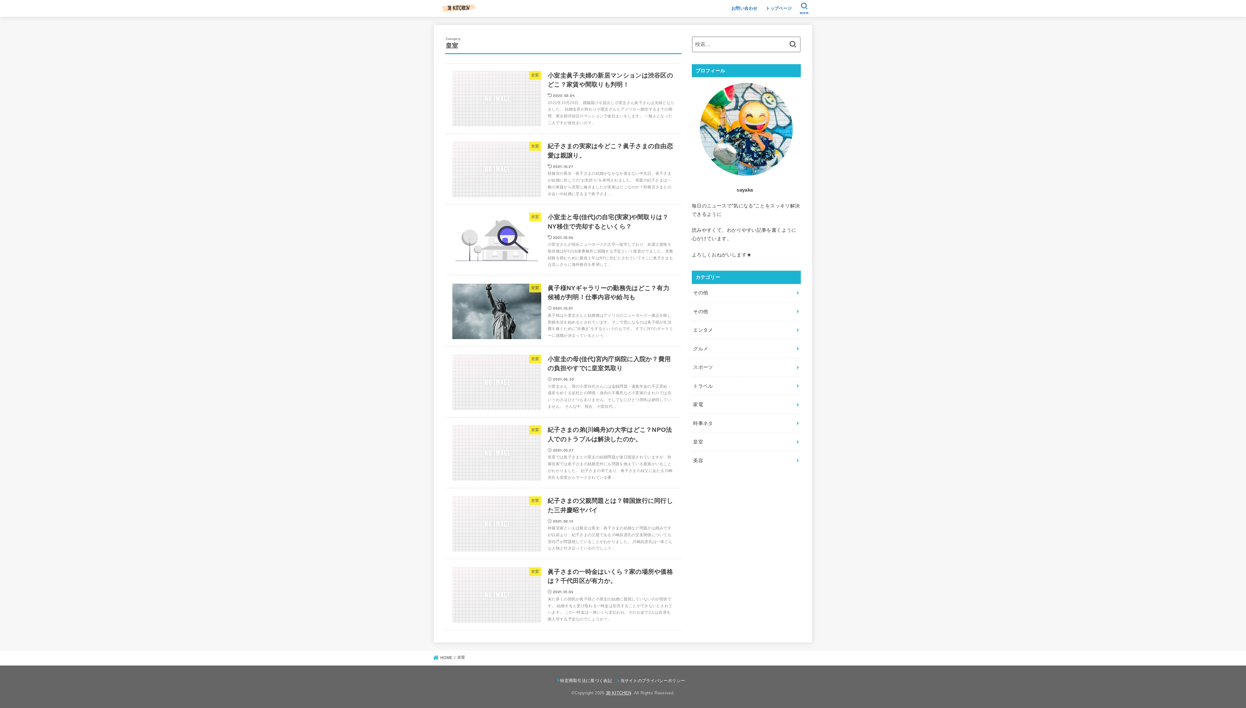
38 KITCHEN (618, 692)
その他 (700, 292)
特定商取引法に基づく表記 (586, 680)
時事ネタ (703, 423)
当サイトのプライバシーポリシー (652, 680)
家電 (698, 404)
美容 (698, 460)
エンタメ (703, 330)
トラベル (703, 386)
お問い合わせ (744, 8)
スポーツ (703, 367)
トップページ (779, 8)
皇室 (698, 441)
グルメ (700, 348)
